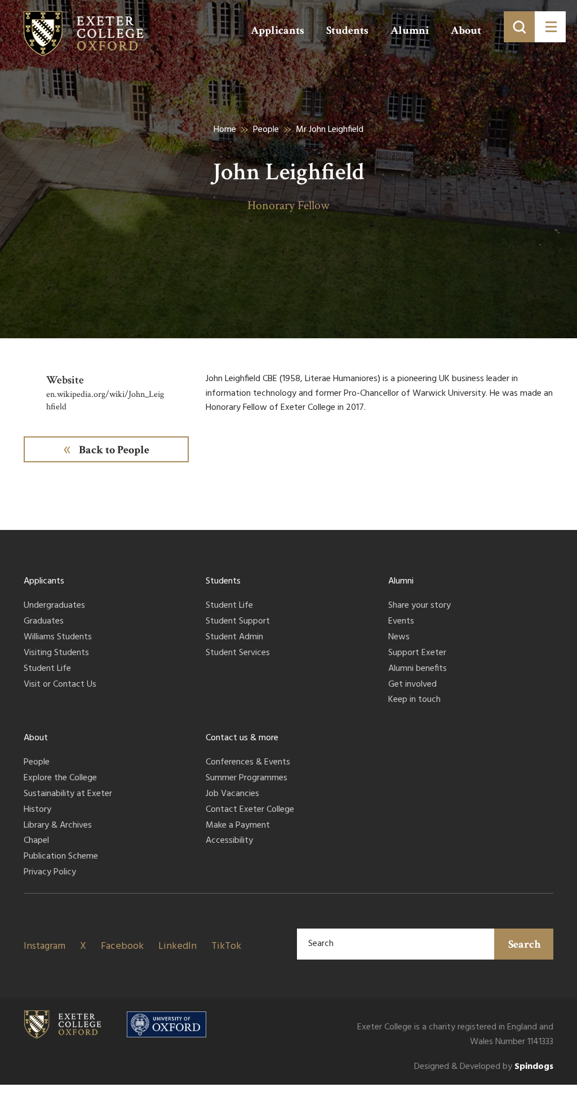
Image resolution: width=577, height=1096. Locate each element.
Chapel (36, 841)
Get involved (412, 685)
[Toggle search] (519, 26)
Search (524, 944)
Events (401, 622)
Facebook (122, 946)
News (399, 637)
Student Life (47, 669)
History (37, 810)
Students (347, 30)
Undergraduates (54, 606)
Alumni (409, 30)
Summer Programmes (246, 778)
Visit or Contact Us (60, 685)
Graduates (44, 622)
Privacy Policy (50, 873)
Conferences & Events (248, 763)
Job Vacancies (232, 794)
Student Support (238, 622)
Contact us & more (242, 738)
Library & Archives (58, 826)
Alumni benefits (417, 669)
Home (225, 129)
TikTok (226, 946)
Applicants (277, 30)
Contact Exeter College (250, 810)
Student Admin (234, 637)
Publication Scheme (61, 857)
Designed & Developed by (483, 1066)
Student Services (238, 653)
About (466, 30)
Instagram (44, 946)
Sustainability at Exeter (68, 794)
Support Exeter (417, 653)
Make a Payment (238, 826)
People (266, 129)
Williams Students (58, 637)
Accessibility (229, 841)
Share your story (419, 606)
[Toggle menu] (550, 26)
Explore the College (60, 778)
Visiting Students (56, 653)
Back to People (114, 450)
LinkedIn (177, 946)
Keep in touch (414, 700)
